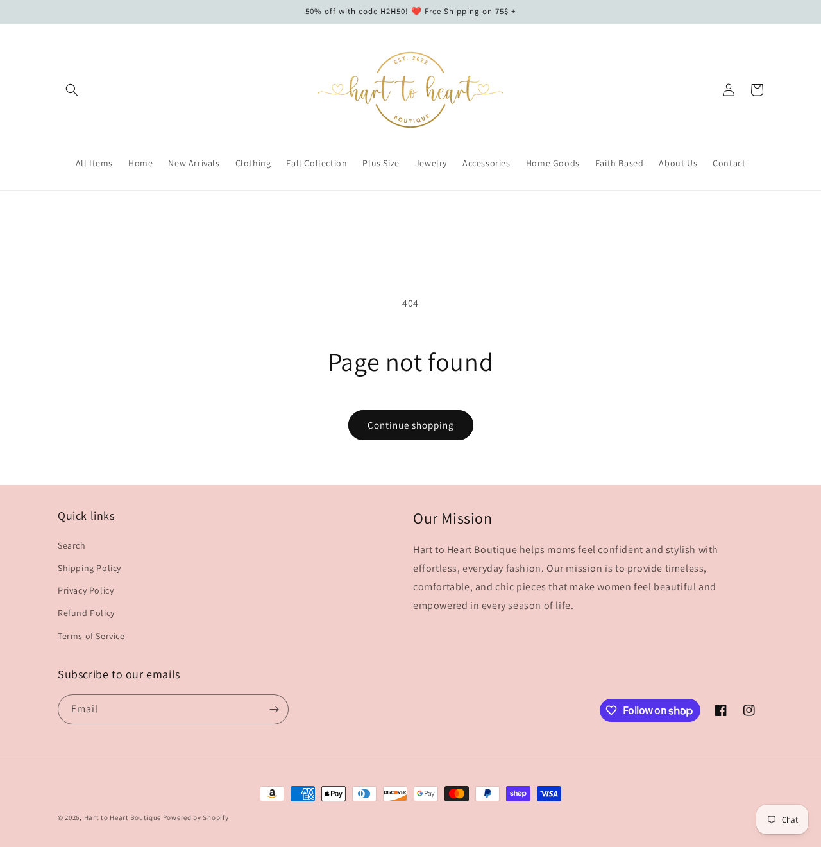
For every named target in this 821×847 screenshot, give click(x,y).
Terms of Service (91, 636)
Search (72, 545)
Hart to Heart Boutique (122, 817)
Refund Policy (86, 613)
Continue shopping (411, 425)
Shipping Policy (89, 568)
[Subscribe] (274, 709)
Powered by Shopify (196, 817)
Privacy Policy (86, 590)
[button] (72, 90)
